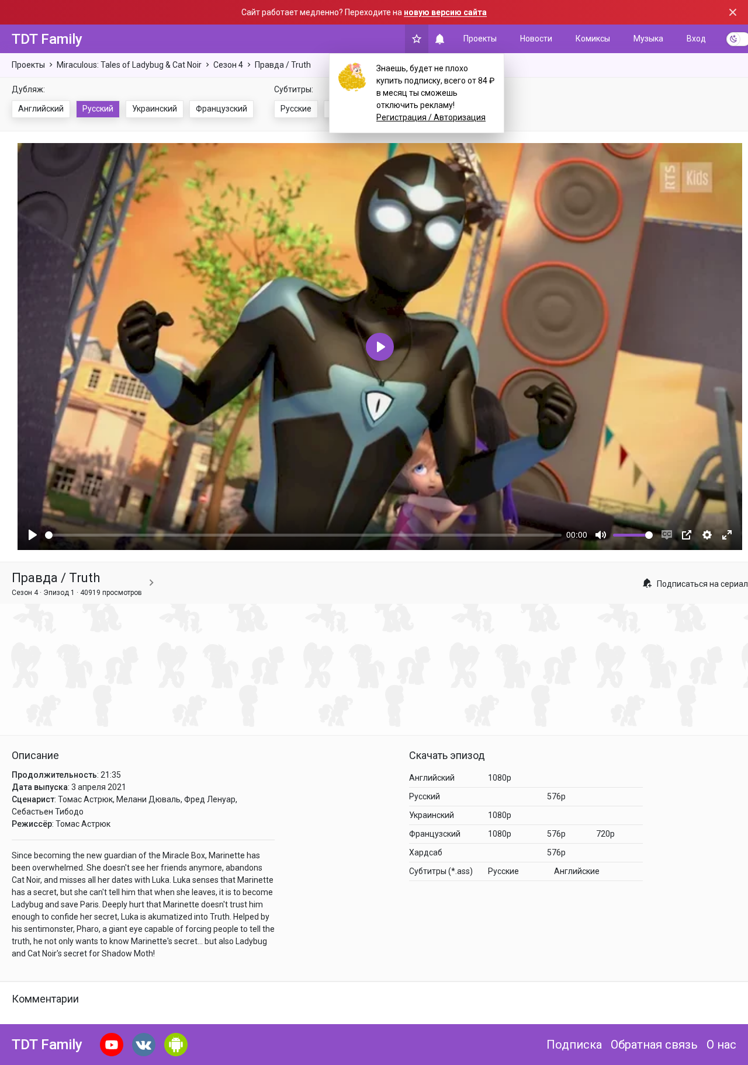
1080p (499, 777)
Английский (41, 108)
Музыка (648, 38)
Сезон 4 (228, 64)
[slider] (303, 535)
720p (605, 833)
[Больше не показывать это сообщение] (732, 12)
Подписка (574, 1045)
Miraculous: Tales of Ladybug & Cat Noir (129, 64)
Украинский (154, 108)
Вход (696, 38)
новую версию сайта (445, 12)
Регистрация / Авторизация (431, 117)
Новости (536, 38)
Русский (97, 108)
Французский (221, 108)
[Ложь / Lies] (151, 583)
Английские (577, 871)
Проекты (480, 38)
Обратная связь (654, 1045)
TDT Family (47, 39)
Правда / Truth (283, 64)
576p (556, 796)
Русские (295, 108)
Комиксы (593, 38)
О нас (721, 1045)
